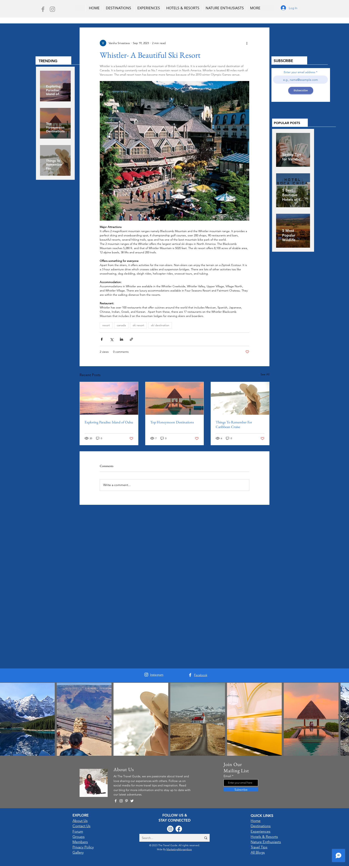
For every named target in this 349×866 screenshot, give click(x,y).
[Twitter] (132, 801)
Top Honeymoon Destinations (172, 422)
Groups (79, 836)
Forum (78, 831)
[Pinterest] (126, 801)
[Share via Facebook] (102, 339)
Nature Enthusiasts (266, 842)
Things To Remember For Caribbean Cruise (234, 424)
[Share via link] (131, 339)
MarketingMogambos (179, 849)
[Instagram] (52, 9)
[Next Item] (342, 719)
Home (256, 821)
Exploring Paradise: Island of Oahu (109, 422)
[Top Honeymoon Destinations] (174, 398)
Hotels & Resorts (264, 836)
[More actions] (246, 43)
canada (121, 325)
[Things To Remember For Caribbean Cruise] (240, 398)
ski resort (138, 325)
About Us (80, 821)
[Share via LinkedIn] (121, 339)
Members (80, 842)
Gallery (78, 852)
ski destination (160, 325)
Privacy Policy (83, 847)
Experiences (260, 831)
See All (265, 374)
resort (106, 325)
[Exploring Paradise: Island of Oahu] (109, 398)
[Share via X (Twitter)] (112, 339)
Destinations (261, 826)
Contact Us (81, 826)
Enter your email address (299, 72)
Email (227, 776)
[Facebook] (42, 9)
